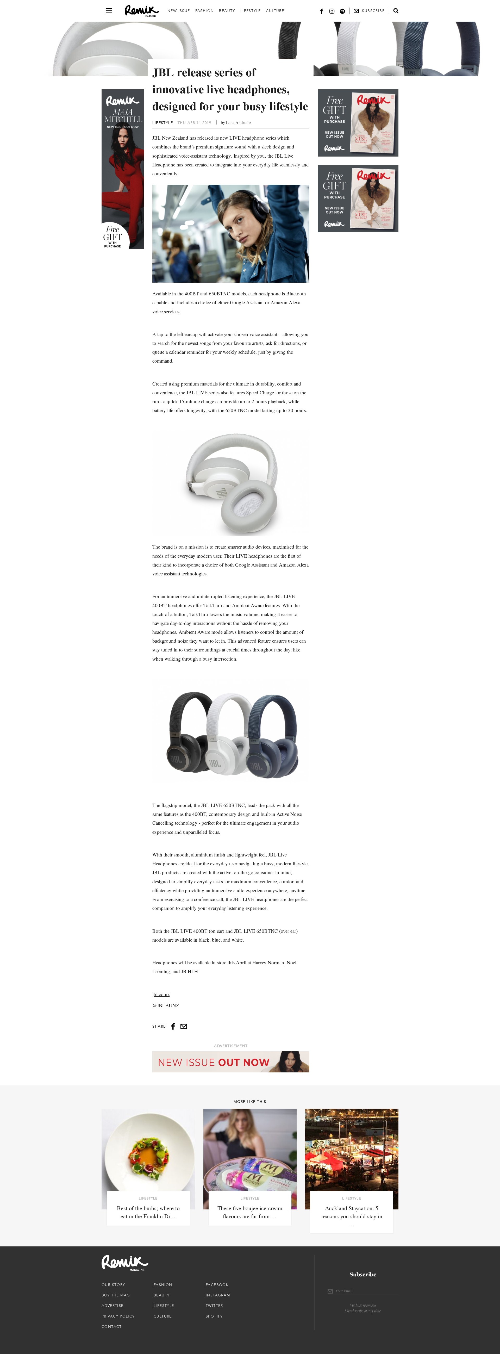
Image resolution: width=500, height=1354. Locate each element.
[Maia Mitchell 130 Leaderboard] (230, 1061)
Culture (275, 10)
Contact (112, 1326)
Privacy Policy (118, 1316)
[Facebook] (321, 11)
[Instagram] (332, 11)
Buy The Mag (116, 1295)
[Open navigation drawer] (109, 10)
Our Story (113, 1284)
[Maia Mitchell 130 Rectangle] (358, 123)
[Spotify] (342, 11)
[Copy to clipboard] (183, 1026)
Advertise (113, 1305)
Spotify (214, 1316)
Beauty (227, 10)
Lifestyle (250, 10)
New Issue (178, 10)
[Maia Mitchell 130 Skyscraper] (123, 169)
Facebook (217, 1284)
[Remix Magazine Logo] (142, 11)
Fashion (204, 10)
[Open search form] (395, 10)
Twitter (214, 1305)
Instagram (218, 1295)
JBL (156, 137)
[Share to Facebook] (173, 1026)
